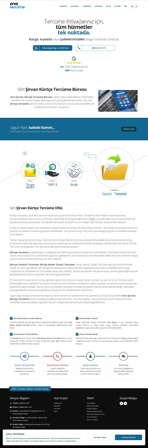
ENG (125, 6)
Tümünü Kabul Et (128, 437)
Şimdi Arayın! (128, 129)
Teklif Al (52, 184)
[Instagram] (136, 6)
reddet (8, 441)
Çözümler (98, 6)
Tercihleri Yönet (100, 437)
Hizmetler (87, 6)
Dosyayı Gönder (30, 186)
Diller (108, 6)
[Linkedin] (132, 6)
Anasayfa (63, 6)
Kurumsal (75, 6)
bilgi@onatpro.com (25, 407)
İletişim (117, 6)
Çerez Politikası (51, 441)
